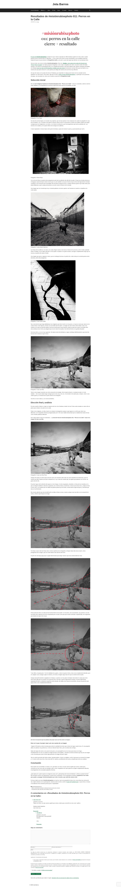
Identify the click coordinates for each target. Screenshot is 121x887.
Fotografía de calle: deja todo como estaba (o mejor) (42, 789)
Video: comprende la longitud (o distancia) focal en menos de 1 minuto (46, 787)
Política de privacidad (39, 867)
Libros (49, 10)
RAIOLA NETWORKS (77, 859)
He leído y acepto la (42, 870)
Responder (35, 811)
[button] (89, 10)
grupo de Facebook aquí (72, 781)
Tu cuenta (64, 10)
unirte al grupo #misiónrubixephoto (67, 74)
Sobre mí (70, 10)
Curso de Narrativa (35, 10)
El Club (53, 10)
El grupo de (39, 56)
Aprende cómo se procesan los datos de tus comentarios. (65, 878)
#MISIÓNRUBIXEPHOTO (37, 786)
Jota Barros (60, 4)
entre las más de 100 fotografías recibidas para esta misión (51, 68)
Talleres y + (43, 10)
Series (58, 10)
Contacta (76, 10)
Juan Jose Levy (37, 799)
